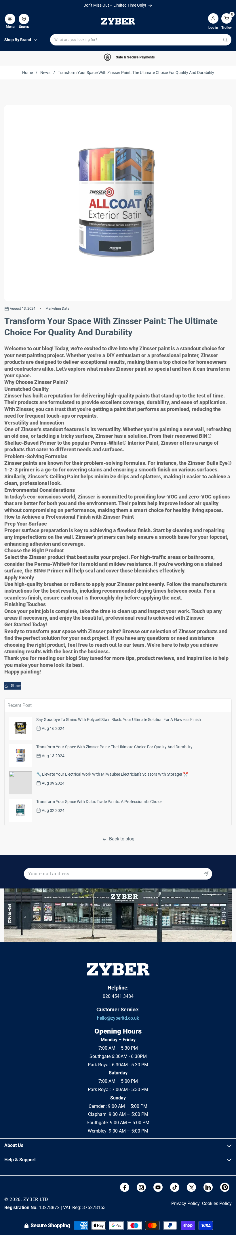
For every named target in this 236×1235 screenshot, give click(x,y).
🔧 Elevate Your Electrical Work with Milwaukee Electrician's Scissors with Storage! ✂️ (112, 774)
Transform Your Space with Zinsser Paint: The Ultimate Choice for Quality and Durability (114, 747)
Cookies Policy (217, 1203)
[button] (10, 16)
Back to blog (121, 839)
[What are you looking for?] (225, 40)
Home (27, 72)
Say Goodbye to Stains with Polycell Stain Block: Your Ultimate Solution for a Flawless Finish (118, 719)
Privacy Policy (185, 1203)
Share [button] (16, 685)
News (45, 72)
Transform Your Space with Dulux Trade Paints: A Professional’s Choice (99, 801)
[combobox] (140, 39)
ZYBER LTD (35, 1199)
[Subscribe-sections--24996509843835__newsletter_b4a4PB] (206, 874)
